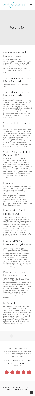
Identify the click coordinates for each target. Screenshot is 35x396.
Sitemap (9, 389)
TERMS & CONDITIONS (12, 360)
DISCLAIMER (20, 363)
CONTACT (17, 366)
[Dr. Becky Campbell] (14, 5)
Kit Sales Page (11, 303)
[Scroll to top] (31, 392)
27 (23, 336)
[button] (31, 5)
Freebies (8, 183)
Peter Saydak (24, 389)
